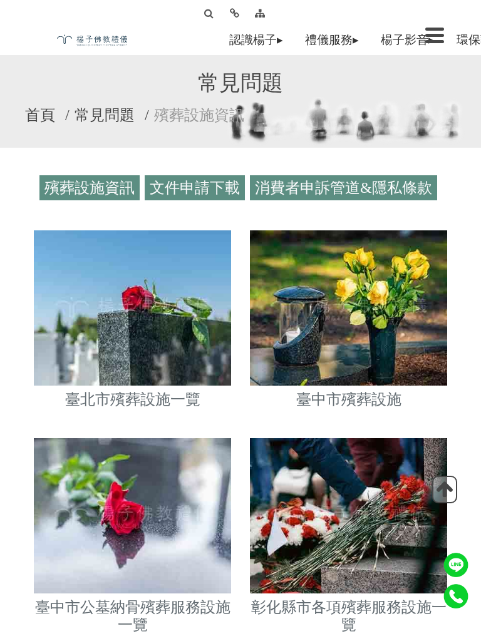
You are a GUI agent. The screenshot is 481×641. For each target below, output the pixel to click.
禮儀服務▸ (334, 39)
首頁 (40, 115)
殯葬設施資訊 (92, 190)
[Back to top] (444, 489)
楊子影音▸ (410, 39)
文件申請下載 (197, 190)
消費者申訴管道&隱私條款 (346, 190)
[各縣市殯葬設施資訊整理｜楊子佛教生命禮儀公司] (96, 39)
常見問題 (105, 115)
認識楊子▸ (258, 39)
